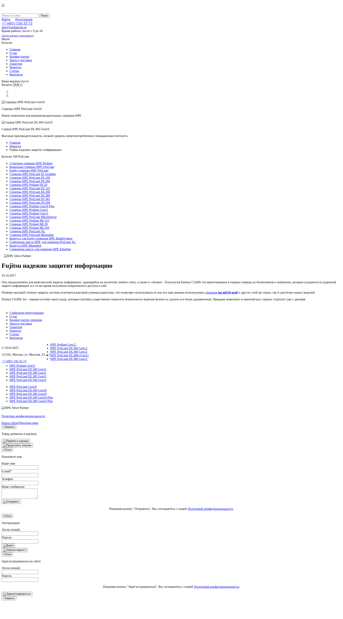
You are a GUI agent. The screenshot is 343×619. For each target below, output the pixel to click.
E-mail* (7, 471)
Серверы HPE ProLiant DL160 (30, 177)
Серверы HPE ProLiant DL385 (30, 199)
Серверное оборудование (27, 312)
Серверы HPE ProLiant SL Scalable (33, 174)
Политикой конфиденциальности (210, 508)
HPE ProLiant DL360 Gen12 (68, 348)
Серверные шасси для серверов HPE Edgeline (40, 249)
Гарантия (16, 63)
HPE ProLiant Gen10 (23, 386)
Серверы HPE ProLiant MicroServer (33, 217)
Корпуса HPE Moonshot (25, 245)
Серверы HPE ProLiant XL (27, 231)
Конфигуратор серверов (26, 320)
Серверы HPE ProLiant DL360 (30, 192)
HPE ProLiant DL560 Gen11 (28, 380)
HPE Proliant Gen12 (63, 344)
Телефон (7, 479)
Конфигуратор (19, 56)
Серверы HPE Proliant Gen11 (29, 210)
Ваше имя (8, 463)
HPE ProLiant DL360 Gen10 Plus (31, 397)
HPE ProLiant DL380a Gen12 (69, 355)
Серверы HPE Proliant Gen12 (29, 213)
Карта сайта (10, 423)
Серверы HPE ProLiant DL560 (30, 202)
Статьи (14, 71)
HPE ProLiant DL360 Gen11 (28, 369)
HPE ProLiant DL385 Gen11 (28, 376)
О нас (13, 53)
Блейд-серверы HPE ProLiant (29, 170)
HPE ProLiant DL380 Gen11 (28, 373)
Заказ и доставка (21, 60)
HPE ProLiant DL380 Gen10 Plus (31, 401)
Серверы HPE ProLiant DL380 (30, 195)
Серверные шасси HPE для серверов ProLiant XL (43, 242)
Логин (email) (11, 529)
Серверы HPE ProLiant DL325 (30, 188)
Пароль (7, 537)
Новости (15, 67)
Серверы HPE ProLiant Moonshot (32, 235)
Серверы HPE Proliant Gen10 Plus (32, 206)
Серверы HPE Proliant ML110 (29, 220)
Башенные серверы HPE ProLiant (32, 167)
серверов (221, 292)
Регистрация (23, 19)
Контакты (16, 74)
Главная (15, 49)
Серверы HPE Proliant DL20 (28, 184)
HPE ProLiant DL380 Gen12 (68, 351)
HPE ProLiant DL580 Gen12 (68, 359)
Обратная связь (28, 423)
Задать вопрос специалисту (18, 35)
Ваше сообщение (13, 486)
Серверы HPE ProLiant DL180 (30, 181)
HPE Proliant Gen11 (22, 365)
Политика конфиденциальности (23, 416)
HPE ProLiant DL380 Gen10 (28, 394)
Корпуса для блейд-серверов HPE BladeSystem (41, 238)
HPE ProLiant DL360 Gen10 (28, 390)
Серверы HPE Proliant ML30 (29, 224)
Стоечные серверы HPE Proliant (31, 163)
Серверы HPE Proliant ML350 (29, 227)
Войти (6, 19)
